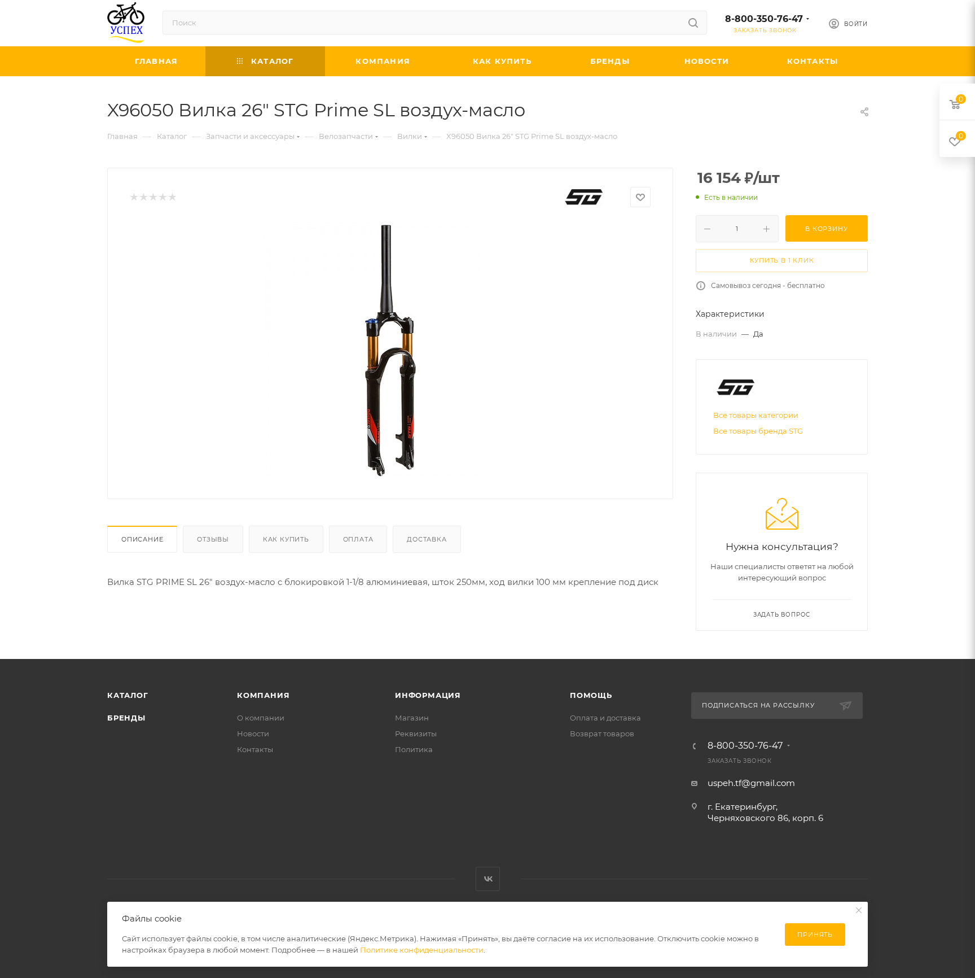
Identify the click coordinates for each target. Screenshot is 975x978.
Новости (253, 733)
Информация (428, 695)
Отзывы (213, 539)
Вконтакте (488, 879)
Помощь (591, 695)
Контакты (255, 749)
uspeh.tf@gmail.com (751, 783)
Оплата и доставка (605, 717)
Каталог (127, 695)
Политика (414, 749)
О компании (260, 717)
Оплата (358, 539)
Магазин (412, 717)
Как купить (286, 539)
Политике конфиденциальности (422, 949)
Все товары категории (755, 415)
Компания (263, 695)
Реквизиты (416, 733)
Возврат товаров (602, 733)
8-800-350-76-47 (764, 19)
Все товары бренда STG (758, 430)
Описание (142, 539)
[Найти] (693, 22)
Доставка (426, 539)
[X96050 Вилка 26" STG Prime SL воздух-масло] (390, 349)
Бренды (126, 717)
